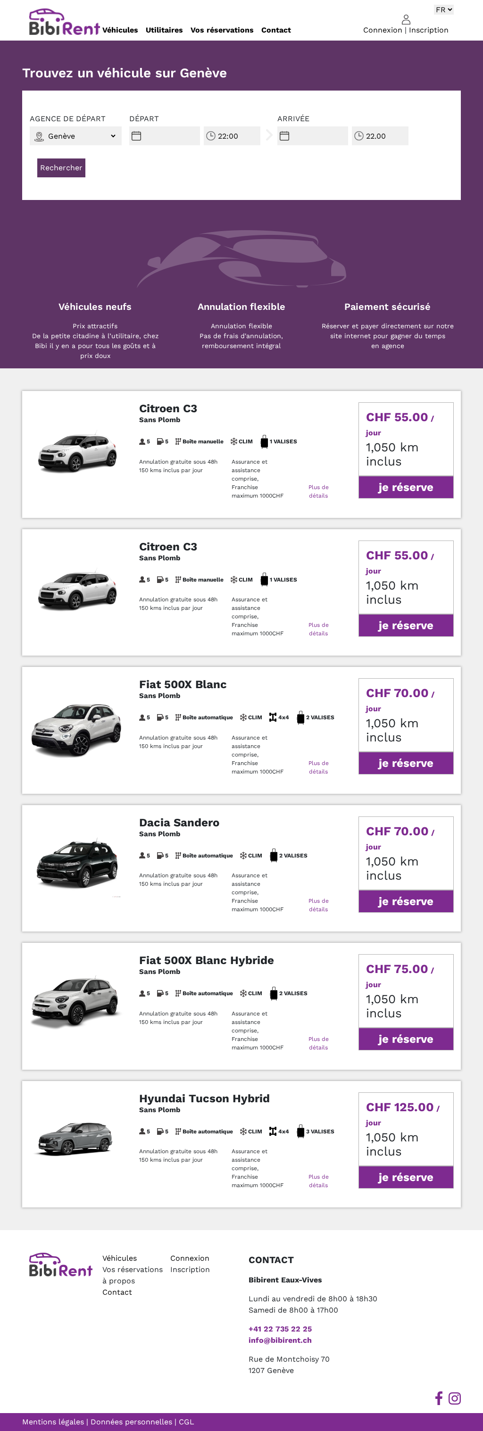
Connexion (382, 29)
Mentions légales (53, 1421)
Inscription (429, 29)
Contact (276, 29)
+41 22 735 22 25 (280, 1328)
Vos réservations (222, 29)
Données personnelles (131, 1421)
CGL (186, 1421)
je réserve (406, 487)
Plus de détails (318, 491)
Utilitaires (164, 29)
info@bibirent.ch (280, 1340)
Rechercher (61, 167)
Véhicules (120, 29)
